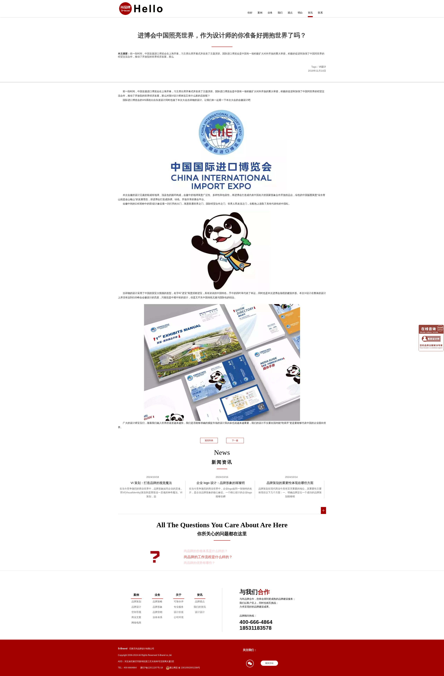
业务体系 (157, 617)
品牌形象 (157, 606)
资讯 (310, 12)
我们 (280, 12)
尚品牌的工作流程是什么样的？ (208, 557)
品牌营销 (157, 612)
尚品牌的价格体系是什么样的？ (206, 551)
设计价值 (178, 612)
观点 (290, 12)
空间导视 (136, 612)
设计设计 (200, 612)
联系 (320, 12)
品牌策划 (136, 601)
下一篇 (235, 440)
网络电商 (136, 622)
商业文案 (136, 617)
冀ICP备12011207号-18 (151, 667)
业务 (270, 12)
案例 (260, 12)
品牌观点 (200, 601)
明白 (300, 12)
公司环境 (178, 617)
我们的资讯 (200, 606)
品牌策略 (157, 601)
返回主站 (269, 663)
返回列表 (209, 440)
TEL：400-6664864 (127, 667)
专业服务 (178, 606)
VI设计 (322, 66)
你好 (249, 12)
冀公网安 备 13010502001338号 (184, 667)
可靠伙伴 (178, 601)
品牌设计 (136, 606)
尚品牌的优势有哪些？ (199, 563)
